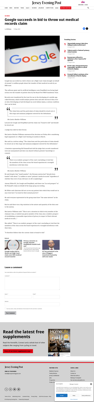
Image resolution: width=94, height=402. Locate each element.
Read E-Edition (66, 8)
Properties (52, 380)
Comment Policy (26, 396)
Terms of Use (8, 396)
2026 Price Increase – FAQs (45, 396)
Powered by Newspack (24, 399)
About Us (72, 371)
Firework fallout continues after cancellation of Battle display (77, 75)
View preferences (86, 395)
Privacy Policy (34, 396)
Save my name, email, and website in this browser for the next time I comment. (24, 308)
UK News (7, 16)
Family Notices (53, 373)
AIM (83, 2)
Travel (22, 8)
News (10, 8)
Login (86, 4)
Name (6, 294)
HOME (6, 8)
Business (34, 8)
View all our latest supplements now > (18, 351)
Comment (7, 276)
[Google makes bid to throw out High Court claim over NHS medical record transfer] (13, 245)
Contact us (73, 373)
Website (6, 301)
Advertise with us (75, 375)
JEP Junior (41, 8)
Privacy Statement (74, 399)
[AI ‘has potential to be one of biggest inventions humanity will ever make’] (51, 245)
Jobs (50, 378)
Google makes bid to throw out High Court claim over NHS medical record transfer (13, 254)
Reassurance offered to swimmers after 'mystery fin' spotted (76, 58)
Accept (62, 395)
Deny (74, 395)
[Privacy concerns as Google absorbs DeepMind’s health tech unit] (33, 246)
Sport (27, 8)
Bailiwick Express (53, 371)
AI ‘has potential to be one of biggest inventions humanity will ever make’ (50, 254)
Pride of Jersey (53, 382)
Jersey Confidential (54, 375)
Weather (16, 8)
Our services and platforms (77, 380)
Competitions (49, 8)
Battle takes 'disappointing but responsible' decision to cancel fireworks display (77, 67)
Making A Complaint (75, 378)
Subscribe (80, 4)
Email (34, 294)
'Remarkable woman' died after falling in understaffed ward (77, 44)
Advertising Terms (16, 396)
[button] (91, 384)
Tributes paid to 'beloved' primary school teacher (78, 51)
